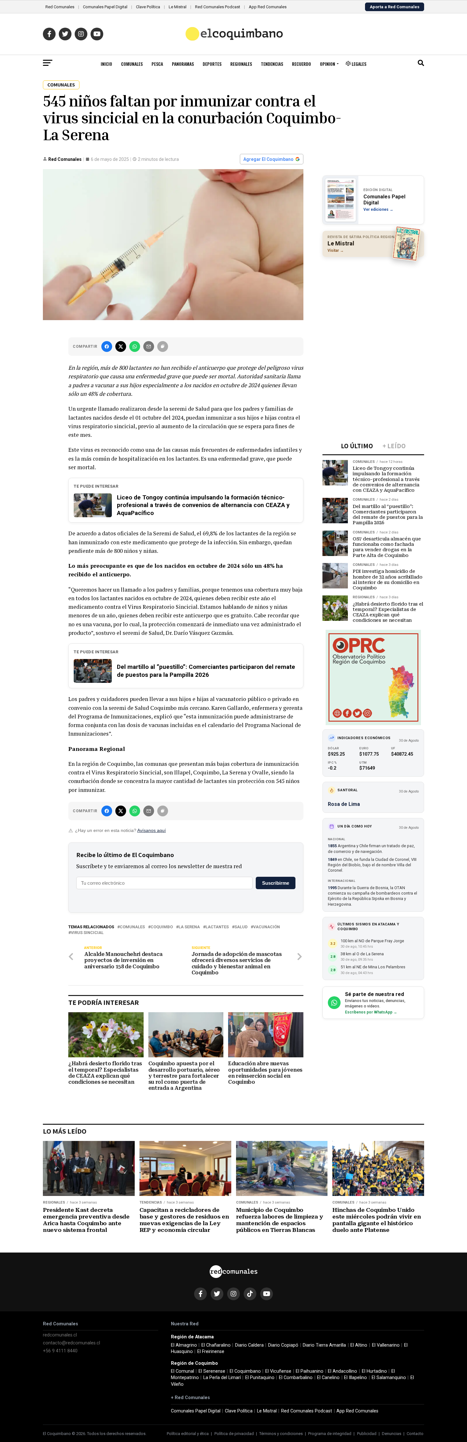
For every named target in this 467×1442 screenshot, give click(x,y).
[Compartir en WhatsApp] (134, 346)
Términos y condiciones (281, 1433)
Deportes (212, 63)
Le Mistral (177, 6)
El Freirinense (210, 1351)
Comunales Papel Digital (105, 6)
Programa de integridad (329, 1433)
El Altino (358, 1345)
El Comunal (182, 1371)
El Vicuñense (278, 1371)
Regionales (241, 63)
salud (240, 927)
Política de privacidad (234, 1433)
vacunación (266, 927)
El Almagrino (184, 1345)
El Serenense (212, 1371)
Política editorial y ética (188, 1433)
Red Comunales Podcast (217, 6)
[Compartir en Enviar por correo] (148, 346)
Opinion (327, 63)
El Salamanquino (389, 1377)
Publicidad (366, 1433)
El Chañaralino (216, 1345)
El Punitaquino (259, 1377)
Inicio (106, 63)
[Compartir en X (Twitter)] (120, 346)
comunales (132, 927)
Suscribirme (275, 883)
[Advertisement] (373, 303)
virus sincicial (87, 933)
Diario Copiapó (283, 1345)
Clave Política (148, 6)
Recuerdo (301, 63)
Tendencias (272, 63)
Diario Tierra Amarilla (324, 1345)
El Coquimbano (245, 1371)
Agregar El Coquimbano (268, 159)
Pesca (157, 63)
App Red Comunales (268, 6)
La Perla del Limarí (222, 1377)
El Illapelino (355, 1377)
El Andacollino (342, 1371)
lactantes (217, 927)
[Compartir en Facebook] (106, 346)
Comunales (132, 63)
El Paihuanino (309, 1371)
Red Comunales (59, 6)
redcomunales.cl (60, 1335)
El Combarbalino (296, 1377)
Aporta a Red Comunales (394, 6)
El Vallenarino (386, 1345)
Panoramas (183, 63)
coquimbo (162, 927)
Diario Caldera (249, 1345)
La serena (189, 927)
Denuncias (391, 1433)
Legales (358, 63)
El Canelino (328, 1377)
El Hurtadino (374, 1371)
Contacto (415, 1433)
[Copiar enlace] (162, 346)
